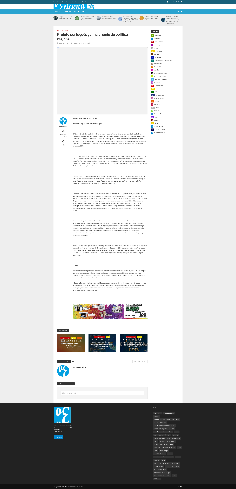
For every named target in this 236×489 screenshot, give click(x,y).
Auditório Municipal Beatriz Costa (164, 419)
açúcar (156, 422)
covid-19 (169, 432)
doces (155, 441)
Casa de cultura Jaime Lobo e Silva (164, 429)
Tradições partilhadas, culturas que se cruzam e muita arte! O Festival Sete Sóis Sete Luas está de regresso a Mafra (173, 20)
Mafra (155, 451)
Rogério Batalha (158, 466)
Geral (73, 338)
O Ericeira (58, 437)
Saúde (177, 466)
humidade (157, 447)
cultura (177, 432)
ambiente (156, 416)
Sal (172, 466)
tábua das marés (159, 476)
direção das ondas (159, 438)
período (178, 457)
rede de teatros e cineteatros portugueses (166, 463)
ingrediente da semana (169, 447)
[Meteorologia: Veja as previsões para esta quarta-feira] (99, 18)
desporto (175, 435)
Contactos (88, 2)
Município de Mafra (159, 454)
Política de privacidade (77, 2)
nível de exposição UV (160, 457)
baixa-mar (163, 422)
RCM (163, 460)
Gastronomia (164, 444)
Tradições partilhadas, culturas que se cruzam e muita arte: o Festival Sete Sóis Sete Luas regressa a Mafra (133, 343)
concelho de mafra (159, 432)
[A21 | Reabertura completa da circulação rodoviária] (55, 18)
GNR (171, 444)
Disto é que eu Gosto (173, 438)
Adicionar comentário (63, 135)
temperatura (162, 469)
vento (174, 476)
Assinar (95, 2)
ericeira (156, 444)
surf (155, 469)
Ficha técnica (57, 2)
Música (80, 338)
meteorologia (164, 451)
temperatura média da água (162, 473)
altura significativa (168, 413)
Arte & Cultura (62, 31)
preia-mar (157, 460)
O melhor (68, 11)
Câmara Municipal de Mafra (162, 435)
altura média (157, 413)
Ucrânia (168, 476)
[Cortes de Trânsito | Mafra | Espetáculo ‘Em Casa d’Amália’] (77, 18)
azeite (177, 419)
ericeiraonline (63, 126)
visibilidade (157, 479)
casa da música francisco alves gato (164, 425)
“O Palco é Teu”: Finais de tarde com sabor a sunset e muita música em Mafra (152, 18)
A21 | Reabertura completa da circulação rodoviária (66, 17)
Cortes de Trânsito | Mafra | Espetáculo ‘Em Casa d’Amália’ (87, 18)
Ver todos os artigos (140, 361)
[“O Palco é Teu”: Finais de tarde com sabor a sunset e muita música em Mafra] (141, 18)
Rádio (167, 466)
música (170, 454)
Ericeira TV (58, 11)
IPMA (179, 447)
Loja (100, 2)
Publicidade (65, 2)
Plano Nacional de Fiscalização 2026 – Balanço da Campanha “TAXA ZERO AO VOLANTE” (130, 19)
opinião (171, 457)
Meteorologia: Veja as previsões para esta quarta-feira (109, 18)
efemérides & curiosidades (168, 441)
